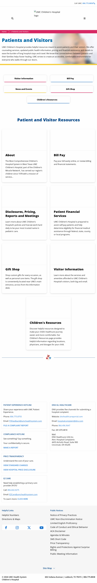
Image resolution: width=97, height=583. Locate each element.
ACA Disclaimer (57, 531)
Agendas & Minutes (60, 535)
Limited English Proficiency (63, 523)
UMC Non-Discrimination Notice (66, 519)
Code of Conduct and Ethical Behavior (69, 527)
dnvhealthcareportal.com (71, 416)
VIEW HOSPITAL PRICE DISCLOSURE (19, 469)
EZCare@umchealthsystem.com (23, 494)
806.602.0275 (13, 490)
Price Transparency (59, 543)
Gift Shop (70, 89)
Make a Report (10, 447)
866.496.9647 (64, 425)
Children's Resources (47, 99)
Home (4, 31)
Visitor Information (23, 78)
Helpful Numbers (10, 515)
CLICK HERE (23, 499)
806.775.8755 (16, 416)
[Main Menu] (85, 18)
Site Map (47, 568)
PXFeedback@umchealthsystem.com (25, 421)
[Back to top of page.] (93, 579)
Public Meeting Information (63, 553)
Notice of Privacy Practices (63, 515)
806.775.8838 (88, 3)
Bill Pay (70, 78)
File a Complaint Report (15, 425)
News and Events (23, 89)
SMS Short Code (58, 539)
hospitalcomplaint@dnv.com (70, 421)
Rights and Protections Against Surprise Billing (70, 548)
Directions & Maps (11, 519)
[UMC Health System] (48, 18)
